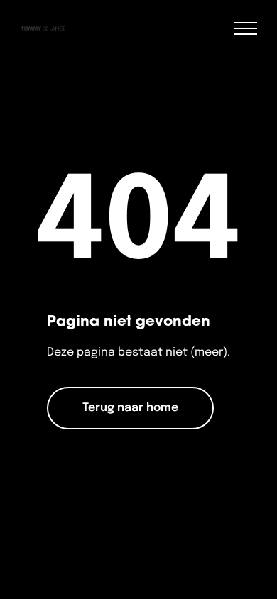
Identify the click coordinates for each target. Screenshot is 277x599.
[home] (39, 28)
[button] (246, 28)
